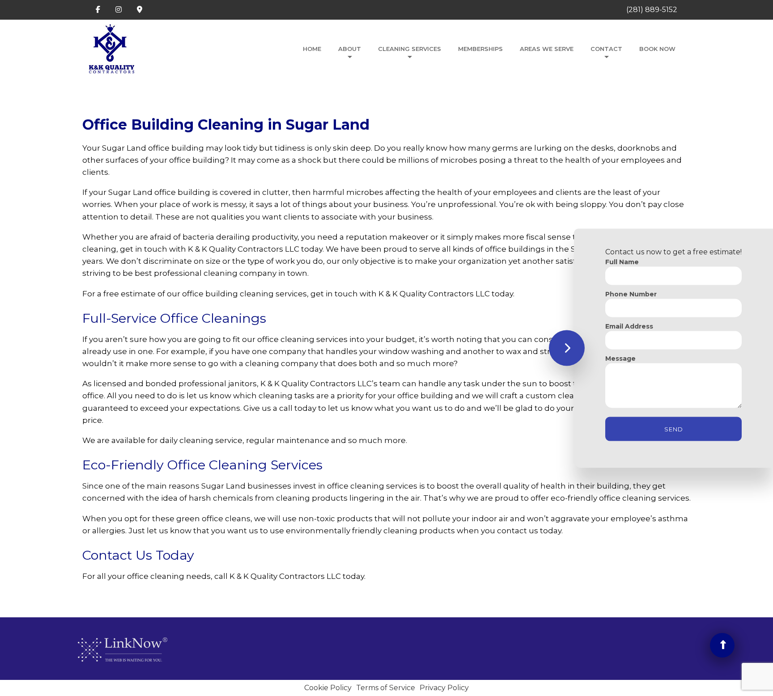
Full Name (622, 261)
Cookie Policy (328, 687)
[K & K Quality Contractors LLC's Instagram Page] (118, 10)
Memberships (480, 48)
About (349, 48)
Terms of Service (385, 687)
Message (620, 358)
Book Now (657, 48)
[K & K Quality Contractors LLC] (111, 46)
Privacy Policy (444, 687)
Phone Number (631, 294)
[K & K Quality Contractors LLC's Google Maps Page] (139, 10)
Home (312, 48)
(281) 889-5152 (651, 9)
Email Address (629, 326)
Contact (606, 48)
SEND (673, 428)
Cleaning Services (409, 48)
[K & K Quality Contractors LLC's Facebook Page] (98, 10)
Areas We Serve (546, 48)
